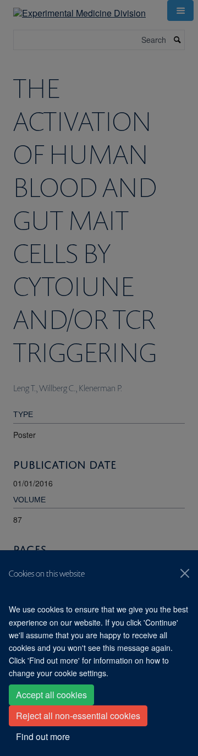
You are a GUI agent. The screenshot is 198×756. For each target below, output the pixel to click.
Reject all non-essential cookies (78, 715)
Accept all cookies (51, 694)
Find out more (43, 736)
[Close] (185, 573)
